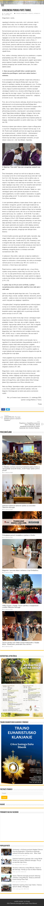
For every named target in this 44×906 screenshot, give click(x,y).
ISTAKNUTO (37, 13)
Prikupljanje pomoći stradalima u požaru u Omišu (18, 535)
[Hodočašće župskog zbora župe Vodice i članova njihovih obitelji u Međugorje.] (6, 888)
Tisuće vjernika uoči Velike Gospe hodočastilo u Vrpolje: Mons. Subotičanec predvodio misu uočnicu (20, 643)
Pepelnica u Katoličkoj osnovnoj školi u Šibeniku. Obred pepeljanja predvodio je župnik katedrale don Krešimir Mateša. (29, 425)
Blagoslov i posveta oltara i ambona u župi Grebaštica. (20, 570)
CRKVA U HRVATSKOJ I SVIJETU (24, 13)
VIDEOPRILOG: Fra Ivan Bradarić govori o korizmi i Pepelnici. (12, 418)
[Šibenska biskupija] (22, 2)
